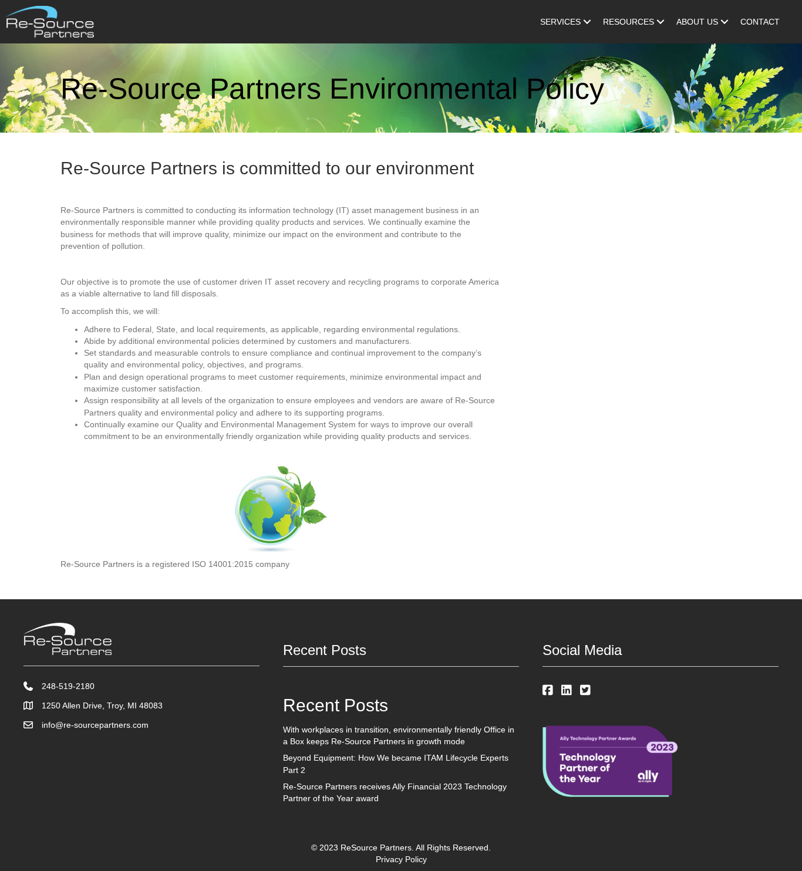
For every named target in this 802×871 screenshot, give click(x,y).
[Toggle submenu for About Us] (724, 22)
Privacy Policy (401, 859)
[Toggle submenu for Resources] (660, 22)
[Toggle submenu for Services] (587, 22)
